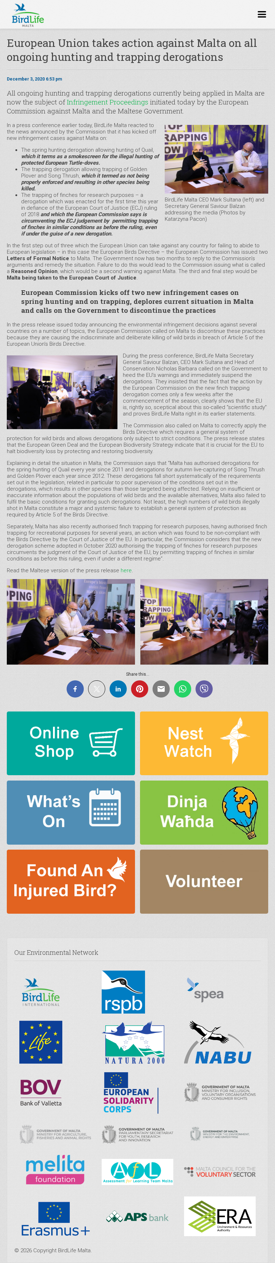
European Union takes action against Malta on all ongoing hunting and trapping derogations (132, 50)
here (126, 570)
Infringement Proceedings (107, 101)
